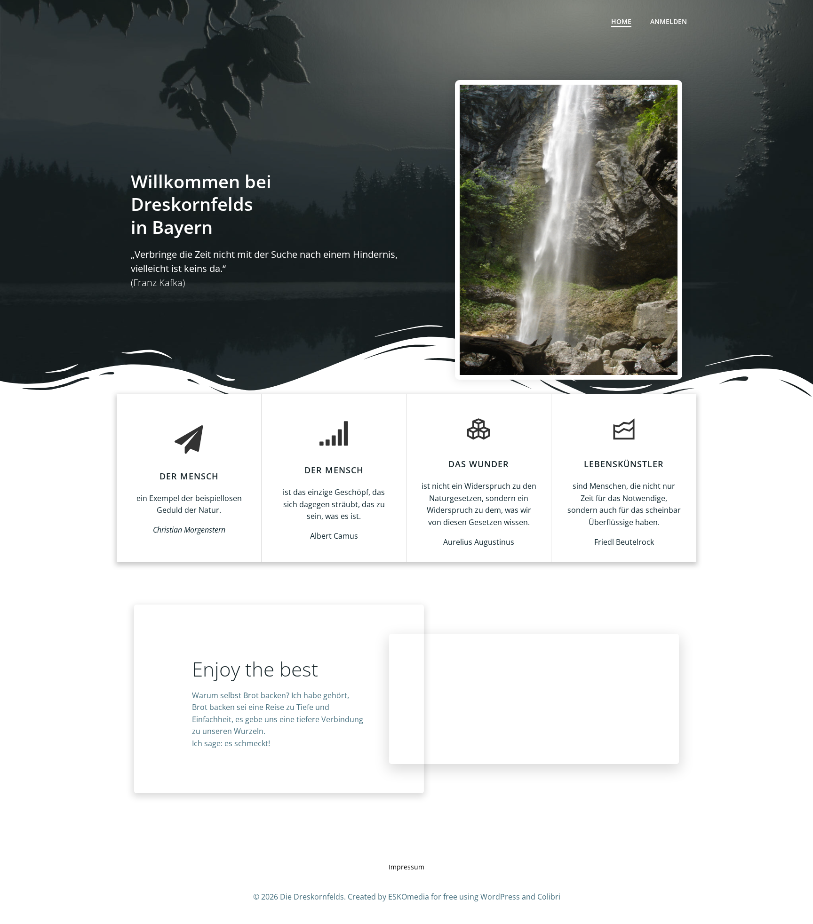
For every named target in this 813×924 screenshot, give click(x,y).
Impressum (406, 866)
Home (621, 21)
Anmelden (668, 21)
